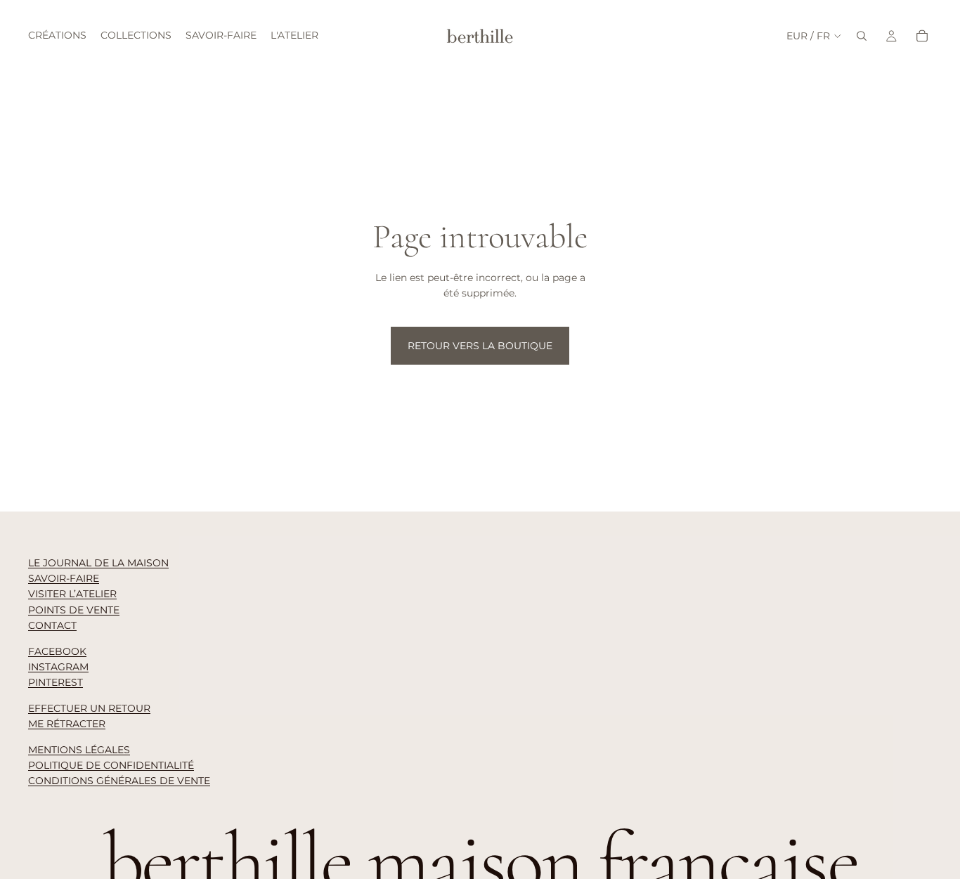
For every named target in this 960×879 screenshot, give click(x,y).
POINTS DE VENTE (73, 610)
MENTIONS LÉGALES (79, 749)
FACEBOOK (57, 651)
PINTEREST (55, 682)
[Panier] (922, 35)
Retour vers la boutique (480, 345)
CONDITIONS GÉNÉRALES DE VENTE (119, 780)
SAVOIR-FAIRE (63, 578)
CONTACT (52, 625)
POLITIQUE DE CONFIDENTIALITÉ (111, 765)
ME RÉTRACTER (66, 723)
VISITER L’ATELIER (72, 593)
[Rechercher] (861, 35)
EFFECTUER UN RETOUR (89, 708)
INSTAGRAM (58, 666)
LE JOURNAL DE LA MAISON (98, 562)
